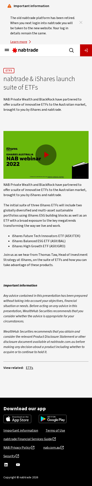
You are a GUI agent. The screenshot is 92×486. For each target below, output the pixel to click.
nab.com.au (51, 447)
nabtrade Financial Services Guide (27, 439)
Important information (20, 430)
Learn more (18, 41)
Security (9, 456)
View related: (13, 367)
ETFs (9, 70)
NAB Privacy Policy (17, 447)
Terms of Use (55, 430)
